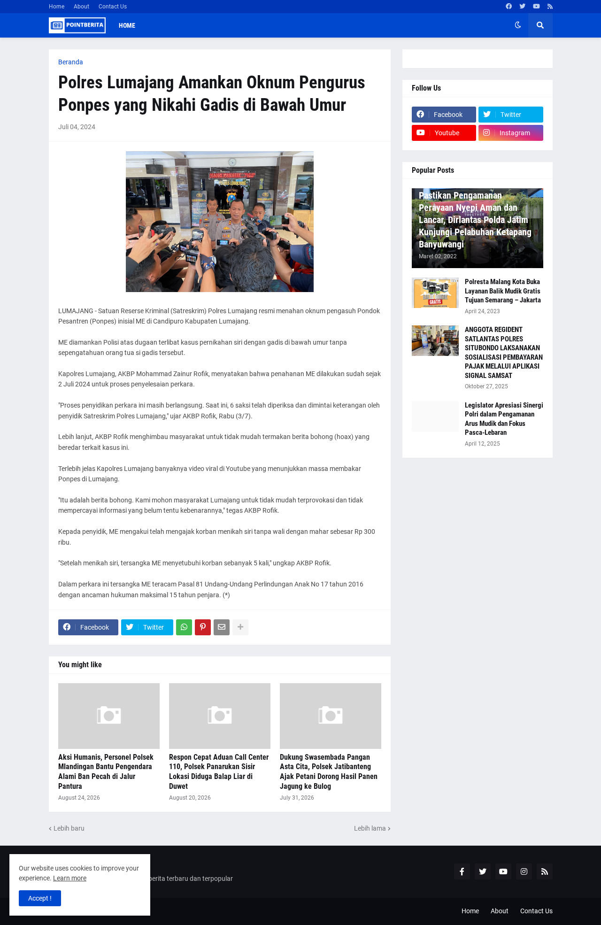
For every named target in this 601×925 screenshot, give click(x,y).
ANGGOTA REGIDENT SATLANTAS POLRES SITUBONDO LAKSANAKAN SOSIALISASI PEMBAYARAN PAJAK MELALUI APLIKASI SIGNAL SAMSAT (504, 352)
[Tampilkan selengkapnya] (240, 627)
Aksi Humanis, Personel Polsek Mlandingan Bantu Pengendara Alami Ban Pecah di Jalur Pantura (106, 772)
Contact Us (113, 6)
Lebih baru (69, 828)
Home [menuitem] (127, 25)
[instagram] (524, 871)
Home (56, 6)
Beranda (70, 62)
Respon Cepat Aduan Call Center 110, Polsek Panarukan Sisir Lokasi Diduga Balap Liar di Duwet (219, 772)
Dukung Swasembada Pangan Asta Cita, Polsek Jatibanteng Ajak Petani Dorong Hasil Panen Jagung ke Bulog (329, 772)
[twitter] (522, 6)
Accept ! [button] (40, 898)
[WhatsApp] (184, 627)
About (81, 6)
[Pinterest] (203, 627)
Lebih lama (370, 828)
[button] (518, 25)
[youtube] (536, 6)
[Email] (222, 627)
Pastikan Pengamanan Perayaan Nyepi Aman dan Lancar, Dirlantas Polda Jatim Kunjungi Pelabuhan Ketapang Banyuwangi (475, 220)
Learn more (69, 878)
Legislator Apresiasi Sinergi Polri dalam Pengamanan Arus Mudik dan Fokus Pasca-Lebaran (504, 419)
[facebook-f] (462, 871)
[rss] (550, 6)
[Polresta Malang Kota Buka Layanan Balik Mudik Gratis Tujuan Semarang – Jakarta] (435, 293)
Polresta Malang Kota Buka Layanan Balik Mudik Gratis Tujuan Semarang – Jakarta (503, 291)
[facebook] (509, 6)
